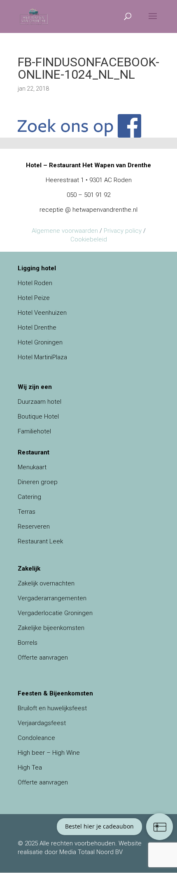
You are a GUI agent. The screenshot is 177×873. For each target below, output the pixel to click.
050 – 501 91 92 (88, 195)
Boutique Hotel (38, 416)
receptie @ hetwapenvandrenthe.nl (88, 209)
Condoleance (36, 738)
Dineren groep (38, 482)
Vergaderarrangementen (52, 598)
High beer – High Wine (49, 752)
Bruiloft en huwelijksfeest (52, 708)
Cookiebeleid (88, 239)
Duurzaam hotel (39, 401)
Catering (29, 497)
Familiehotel (34, 431)
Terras (26, 511)
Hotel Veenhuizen (42, 312)
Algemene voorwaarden (65, 230)
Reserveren (34, 526)
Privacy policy (123, 230)
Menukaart (32, 467)
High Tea (30, 767)
